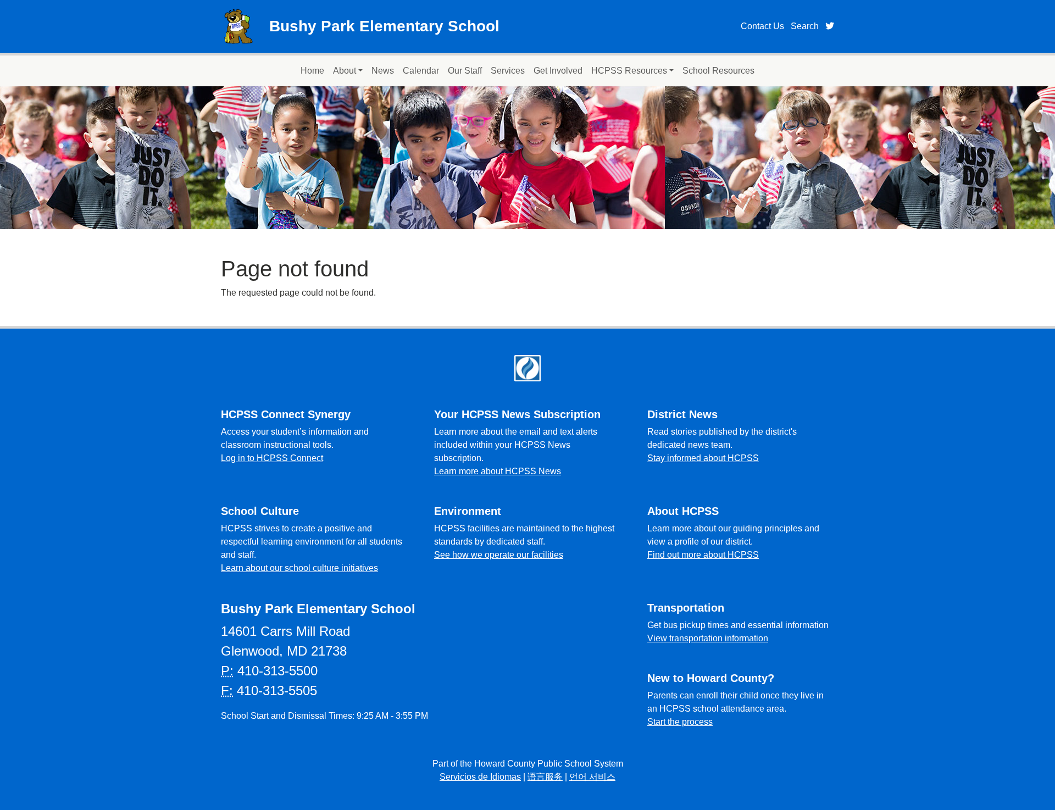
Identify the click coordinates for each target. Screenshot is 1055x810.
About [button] (344, 70)
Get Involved (558, 70)
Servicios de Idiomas (480, 776)
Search (805, 26)
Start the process (680, 721)
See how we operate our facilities (498, 554)
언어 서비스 (592, 776)
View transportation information (707, 638)
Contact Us (762, 26)
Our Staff (465, 70)
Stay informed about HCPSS (703, 458)
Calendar (421, 70)
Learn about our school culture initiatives (299, 568)
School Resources (718, 70)
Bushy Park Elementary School (384, 26)
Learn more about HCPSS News (497, 471)
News (382, 70)
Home (312, 70)
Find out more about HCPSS (703, 554)
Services (508, 70)
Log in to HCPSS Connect (272, 458)
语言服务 (545, 776)
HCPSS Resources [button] (629, 70)
